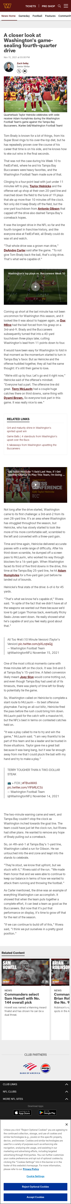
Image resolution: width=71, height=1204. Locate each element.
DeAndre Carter (14, 250)
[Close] (67, 1124)
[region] (35, 1161)
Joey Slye (27, 677)
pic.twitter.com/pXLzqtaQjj (35, 644)
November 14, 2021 (46, 796)
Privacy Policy (31, 1169)
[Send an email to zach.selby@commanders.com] (25, 71)
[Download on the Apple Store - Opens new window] (22, 1113)
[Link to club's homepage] (7, 4)
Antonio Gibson (49, 208)
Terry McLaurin (22, 388)
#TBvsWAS (29, 783)
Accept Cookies (35, 1197)
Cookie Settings (35, 1176)
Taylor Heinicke (40, 186)
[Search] (59, 5)
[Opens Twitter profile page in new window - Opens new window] (19, 71)
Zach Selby (22, 63)
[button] (35, 286)
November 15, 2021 (46, 652)
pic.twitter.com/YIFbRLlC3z (25, 787)
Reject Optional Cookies (35, 1186)
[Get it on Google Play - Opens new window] (47, 1114)
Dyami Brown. (13, 397)
